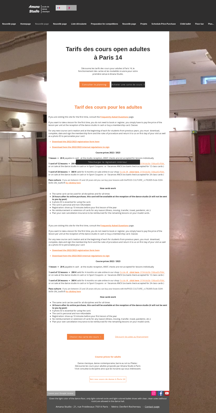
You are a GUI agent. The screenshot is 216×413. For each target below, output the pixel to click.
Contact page (152, 406)
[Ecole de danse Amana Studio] (160, 393)
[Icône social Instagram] (153, 393)
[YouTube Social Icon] (166, 393)
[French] (61, 7)
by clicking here (73, 183)
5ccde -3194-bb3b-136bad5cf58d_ (142, 163)
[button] (79, 24)
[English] (71, 7)
